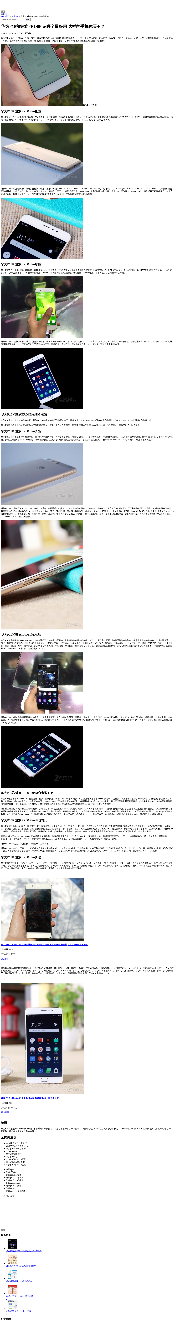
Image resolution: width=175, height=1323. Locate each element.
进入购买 (5, 959)
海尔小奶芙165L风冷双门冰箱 (19, 1296)
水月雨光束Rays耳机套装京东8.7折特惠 (24, 1251)
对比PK (14, 16)
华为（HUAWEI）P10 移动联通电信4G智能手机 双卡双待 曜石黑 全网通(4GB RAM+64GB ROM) (45, 944)
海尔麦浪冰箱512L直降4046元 (19, 1281)
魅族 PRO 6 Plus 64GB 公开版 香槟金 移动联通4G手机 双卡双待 (30, 1098)
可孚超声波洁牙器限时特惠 (18, 1311)
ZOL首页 (5, 16)
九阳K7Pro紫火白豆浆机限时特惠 (21, 1266)
